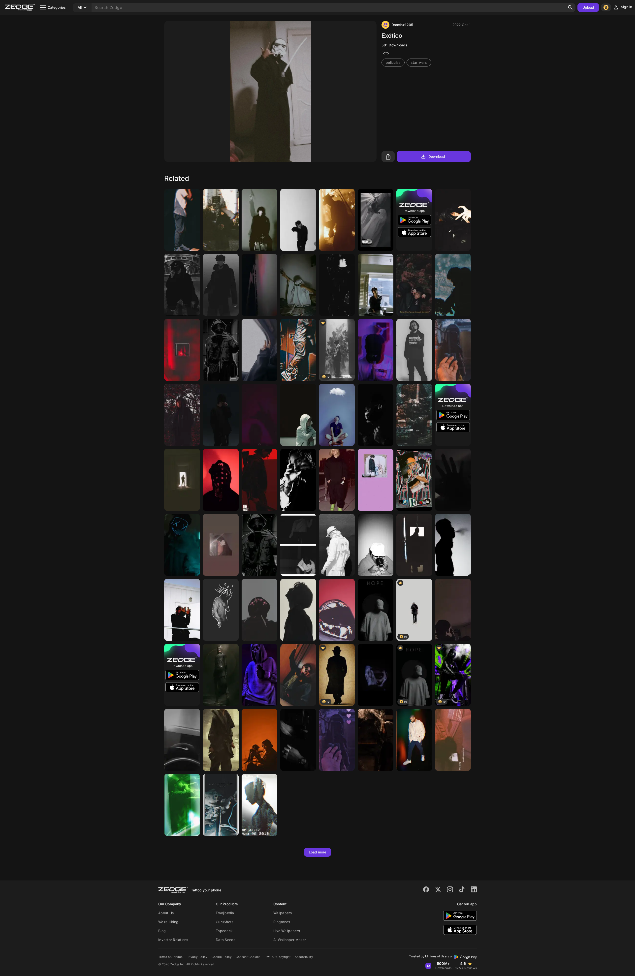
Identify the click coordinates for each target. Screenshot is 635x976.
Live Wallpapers (286, 931)
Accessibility (304, 957)
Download (436, 156)
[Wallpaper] (259, 350)
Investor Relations (173, 940)
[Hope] (375, 610)
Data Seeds (225, 940)
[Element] (375, 740)
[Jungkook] (259, 545)
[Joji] (414, 545)
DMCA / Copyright (277, 957)
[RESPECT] (375, 350)
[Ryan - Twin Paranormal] (182, 285)
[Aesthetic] (453, 285)
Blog (162, 931)
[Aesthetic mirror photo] (453, 350)
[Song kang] (298, 220)
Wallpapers (282, 913)
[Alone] (259, 610)
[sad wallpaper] (453, 740)
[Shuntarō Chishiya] (298, 415)
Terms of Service (170, 957)
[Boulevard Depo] (414, 285)
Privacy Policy (197, 957)
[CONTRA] (414, 350)
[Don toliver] (375, 545)
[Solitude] (414, 415)
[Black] (298, 740)
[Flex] (259, 415)
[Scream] (259, 675)
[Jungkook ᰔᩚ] (221, 350)
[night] (259, 285)
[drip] (337, 545)
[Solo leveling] (221, 285)
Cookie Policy (222, 957)
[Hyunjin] (298, 610)
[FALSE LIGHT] (221, 675)
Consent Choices (248, 957)
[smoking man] (453, 545)
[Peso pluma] (453, 220)
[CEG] (182, 805)
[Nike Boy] (182, 220)
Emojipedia (225, 913)
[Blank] (298, 545)
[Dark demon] (182, 480)
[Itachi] (337, 285)
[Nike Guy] (298, 350)
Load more (317, 852)
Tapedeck (224, 931)
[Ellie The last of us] (259, 480)
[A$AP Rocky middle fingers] (182, 610)
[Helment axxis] (337, 610)
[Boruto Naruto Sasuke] (182, 415)
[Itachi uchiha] (221, 220)
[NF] (221, 415)
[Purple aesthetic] (337, 740)
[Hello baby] (259, 220)
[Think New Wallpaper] (337, 415)
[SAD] (375, 675)
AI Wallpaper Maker (289, 940)
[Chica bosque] (259, 805)
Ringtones (281, 922)
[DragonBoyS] (221, 610)
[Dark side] (453, 480)
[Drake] (414, 740)
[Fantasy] (221, 740)
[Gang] (221, 480)
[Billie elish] (337, 480)
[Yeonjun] (375, 285)
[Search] (570, 7)
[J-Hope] (298, 675)
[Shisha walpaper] (221, 805)
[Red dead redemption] (337, 220)
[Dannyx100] (298, 285)
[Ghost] (375, 220)
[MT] (375, 415)
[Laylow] (298, 480)
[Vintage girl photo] (221, 545)
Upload (588, 7)
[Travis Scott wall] (414, 480)
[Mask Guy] (182, 545)
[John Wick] (259, 740)
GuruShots (224, 922)
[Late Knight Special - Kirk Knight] (182, 350)
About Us (166, 913)
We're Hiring (168, 922)
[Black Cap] (182, 740)
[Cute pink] (375, 480)
